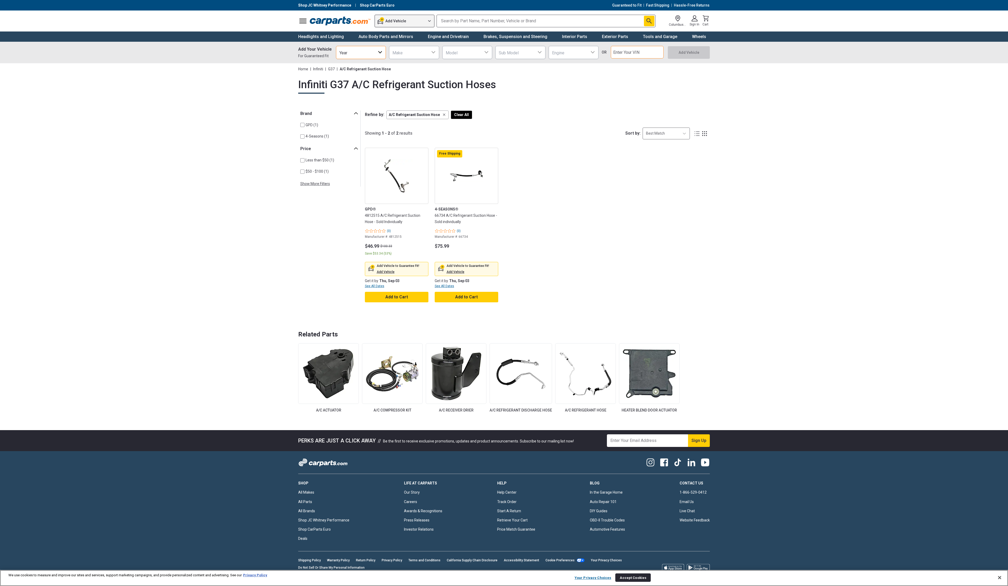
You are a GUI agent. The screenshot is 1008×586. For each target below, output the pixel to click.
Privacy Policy (392, 560)
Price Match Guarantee (516, 529)
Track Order (507, 502)
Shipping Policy (309, 560)
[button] (417, 114)
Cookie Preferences (560, 560)
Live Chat (687, 511)
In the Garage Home (606, 492)
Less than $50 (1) (320, 160)
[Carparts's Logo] (340, 21)
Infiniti (318, 69)
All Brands (306, 511)
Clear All (461, 115)
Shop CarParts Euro (314, 529)
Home (303, 69)
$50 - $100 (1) (317, 171)
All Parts (305, 502)
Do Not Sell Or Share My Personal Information (331, 567)
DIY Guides (598, 511)
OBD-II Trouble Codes (607, 520)
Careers (410, 502)
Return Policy (365, 560)
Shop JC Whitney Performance (323, 520)
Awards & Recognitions (423, 511)
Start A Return (509, 511)
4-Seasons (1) (317, 136)
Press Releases (416, 520)
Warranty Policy (338, 560)
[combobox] (361, 52)
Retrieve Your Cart (512, 520)
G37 (331, 69)
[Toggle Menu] (303, 21)
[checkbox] (302, 125)
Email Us (687, 502)
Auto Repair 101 (603, 502)
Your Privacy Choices (606, 560)
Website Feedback (695, 520)
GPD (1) (312, 125)
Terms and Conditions (424, 560)
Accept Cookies (633, 577)
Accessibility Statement (521, 560)
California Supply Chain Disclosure (472, 560)
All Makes (306, 492)
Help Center (507, 492)
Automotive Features (607, 529)
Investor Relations (419, 529)
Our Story (412, 492)
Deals (302, 538)
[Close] (999, 577)
